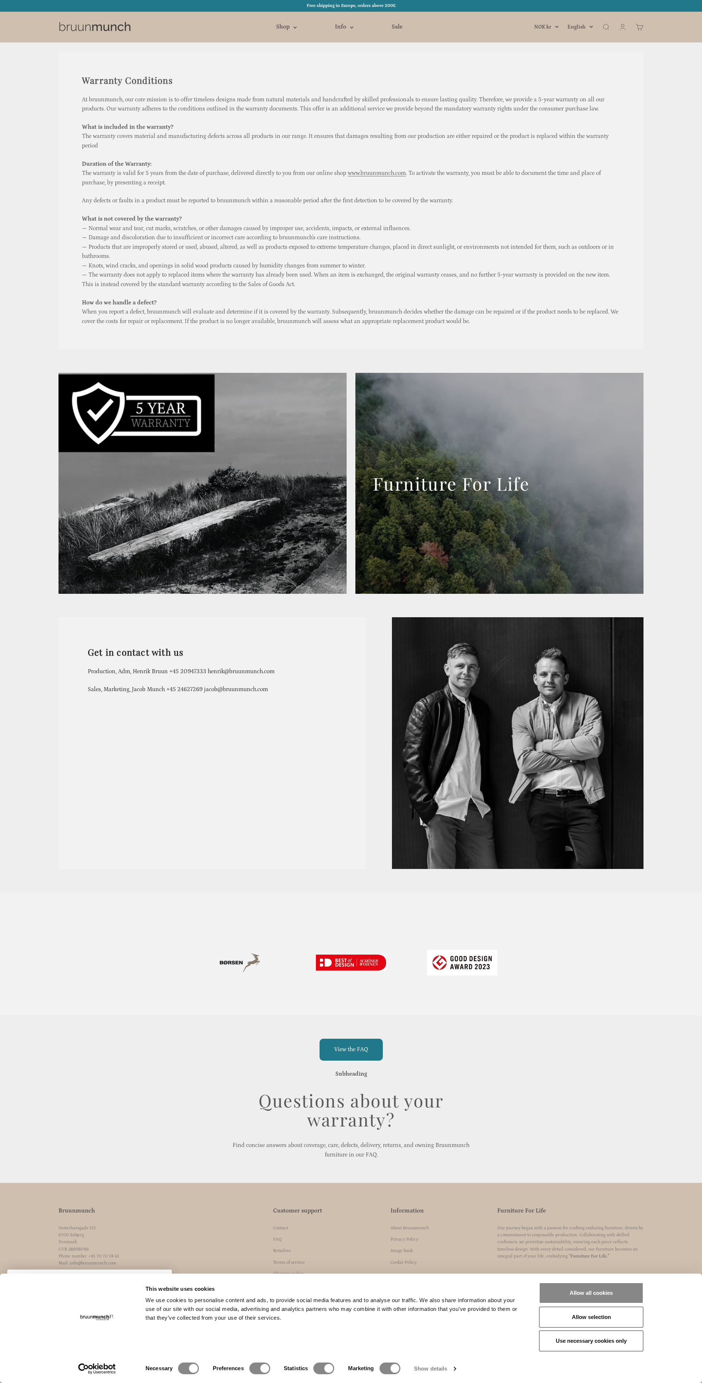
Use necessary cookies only (591, 1341)
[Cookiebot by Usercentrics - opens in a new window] (97, 1368)
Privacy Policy (404, 1239)
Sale (397, 27)
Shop (283, 27)
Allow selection (591, 1317)
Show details (430, 1368)
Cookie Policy (403, 1262)
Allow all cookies (591, 1293)
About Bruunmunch (409, 1228)
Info (340, 27)
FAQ (277, 1239)
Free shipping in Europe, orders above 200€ (351, 5)
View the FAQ (351, 1049)
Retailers (282, 1250)
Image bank (401, 1250)
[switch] (259, 1368)
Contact (280, 1228)
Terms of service (289, 1262)
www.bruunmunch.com (377, 173)
